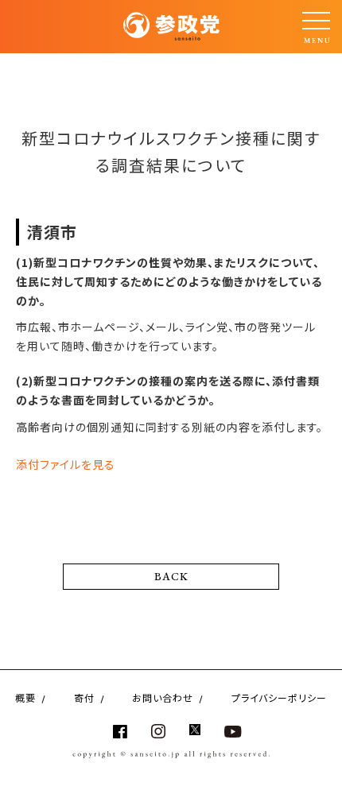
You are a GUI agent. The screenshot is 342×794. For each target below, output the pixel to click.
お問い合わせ (162, 697)
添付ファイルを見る (65, 464)
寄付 (84, 697)
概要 (25, 697)
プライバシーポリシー (279, 697)
